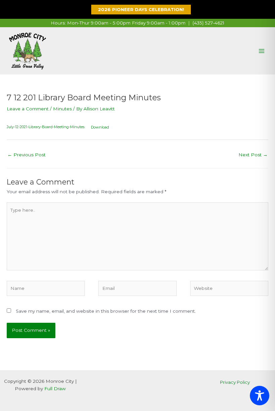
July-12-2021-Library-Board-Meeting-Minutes (46, 127)
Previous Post (26, 154)
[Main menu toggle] (262, 51)
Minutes (62, 108)
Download (100, 127)
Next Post (253, 154)
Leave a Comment (28, 108)
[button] (138, 9)
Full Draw (55, 388)
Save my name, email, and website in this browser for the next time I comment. (106, 311)
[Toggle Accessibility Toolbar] (259, 395)
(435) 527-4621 (208, 22)
